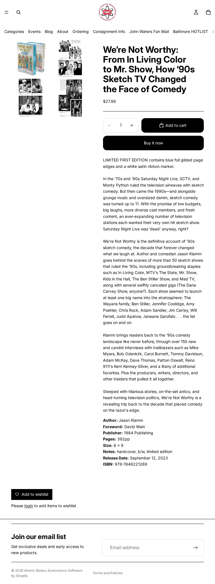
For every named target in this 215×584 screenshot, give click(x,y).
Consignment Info (109, 31)
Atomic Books (35, 570)
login (28, 505)
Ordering (81, 31)
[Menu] (6, 12)
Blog (49, 31)
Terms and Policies (108, 573)
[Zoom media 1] (30, 58)
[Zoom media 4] (70, 98)
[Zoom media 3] (30, 98)
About (62, 31)
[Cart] (208, 12)
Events (34, 31)
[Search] (18, 12)
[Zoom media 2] (70, 58)
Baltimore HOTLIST (190, 31)
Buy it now (153, 142)
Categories (14, 31)
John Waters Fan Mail (149, 31)
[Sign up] (195, 548)
